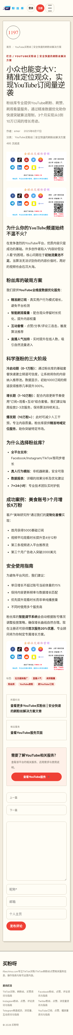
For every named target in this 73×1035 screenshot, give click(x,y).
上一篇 (13, 797)
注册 (40, 8)
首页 (8, 47)
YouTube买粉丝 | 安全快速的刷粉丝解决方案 (38, 47)
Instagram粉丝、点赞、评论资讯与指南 (18, 1003)
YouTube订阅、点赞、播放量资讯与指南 (53, 1012)
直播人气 (37, 678)
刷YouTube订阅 (46, 684)
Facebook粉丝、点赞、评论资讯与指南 (54, 993)
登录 (31, 8)
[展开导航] (50, 8)
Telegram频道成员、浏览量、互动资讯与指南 (18, 1012)
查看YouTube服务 (36, 776)
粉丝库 (11, 684)
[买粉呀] (14, 8)
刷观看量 (51, 678)
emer (17, 131)
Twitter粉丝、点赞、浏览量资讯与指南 (53, 1003)
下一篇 (13, 810)
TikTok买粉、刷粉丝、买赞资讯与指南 (18, 993)
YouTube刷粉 (26, 684)
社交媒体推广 (21, 678)
